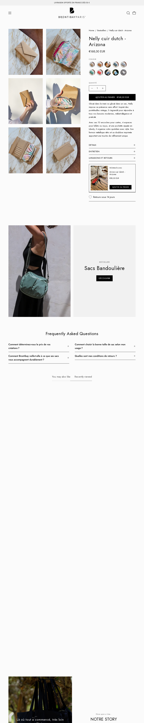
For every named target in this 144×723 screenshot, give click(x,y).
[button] (128, 13)
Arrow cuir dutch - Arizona (117, 173)
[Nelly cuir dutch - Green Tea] (92, 72)
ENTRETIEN (94, 151)
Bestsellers (101, 30)
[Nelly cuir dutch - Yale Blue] (108, 72)
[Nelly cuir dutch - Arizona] (92, 64)
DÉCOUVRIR (104, 278)
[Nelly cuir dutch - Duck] (115, 64)
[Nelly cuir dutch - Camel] (100, 64)
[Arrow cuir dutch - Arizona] (99, 178)
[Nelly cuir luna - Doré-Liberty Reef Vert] (123, 72)
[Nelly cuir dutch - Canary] (108, 64)
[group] (72, 2)
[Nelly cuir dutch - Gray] (123, 64)
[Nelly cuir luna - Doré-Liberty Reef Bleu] (115, 72)
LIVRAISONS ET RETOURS (100, 158)
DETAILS (92, 145)
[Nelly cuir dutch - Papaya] (100, 72)
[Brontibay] (72, 13)
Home (91, 30)
